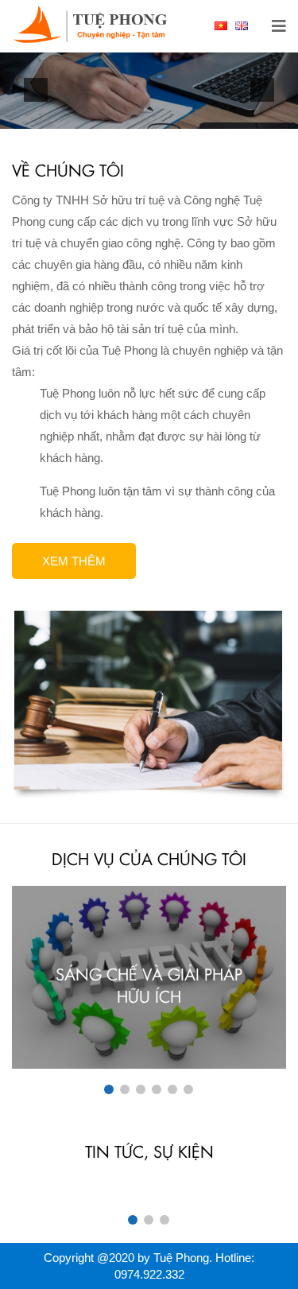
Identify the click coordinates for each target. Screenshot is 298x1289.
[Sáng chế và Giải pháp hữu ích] (149, 977)
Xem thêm (74, 561)
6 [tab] (188, 1089)
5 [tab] (172, 1089)
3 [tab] (140, 1089)
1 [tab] (109, 1089)
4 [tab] (156, 1089)
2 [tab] (125, 1089)
